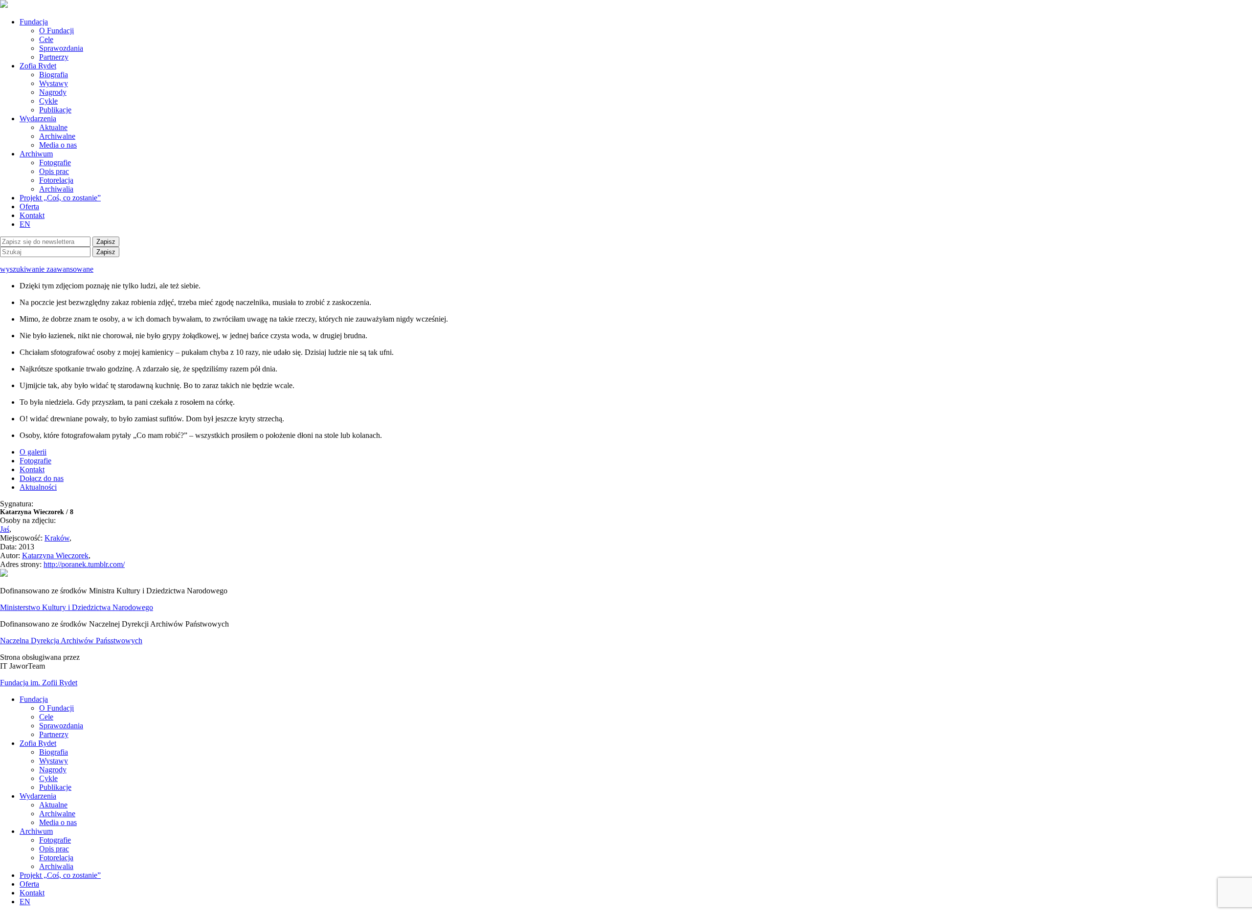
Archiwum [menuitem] (36, 831)
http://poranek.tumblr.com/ (84, 564)
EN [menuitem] (25, 901)
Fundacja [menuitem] (34, 699)
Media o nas (58, 145)
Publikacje (55, 110)
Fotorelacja (56, 180)
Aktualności (38, 487)
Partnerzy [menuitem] (53, 734)
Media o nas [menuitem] (58, 822)
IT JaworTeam (22, 666)
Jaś (4, 529)
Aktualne (53, 127)
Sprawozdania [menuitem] (61, 725)
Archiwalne (57, 136)
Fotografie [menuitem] (55, 840)
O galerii (33, 452)
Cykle (48, 101)
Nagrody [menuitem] (53, 769)
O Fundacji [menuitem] (56, 708)
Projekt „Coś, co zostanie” (60, 198)
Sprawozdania (61, 48)
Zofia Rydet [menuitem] (38, 743)
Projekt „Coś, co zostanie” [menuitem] (60, 875)
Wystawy (53, 83)
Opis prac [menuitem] (54, 849)
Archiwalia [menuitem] (56, 866)
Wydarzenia (38, 118)
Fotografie (55, 162)
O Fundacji (56, 30)
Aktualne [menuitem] (53, 805)
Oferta (29, 206)
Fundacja (34, 22)
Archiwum (36, 154)
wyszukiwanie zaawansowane (46, 269)
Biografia (53, 74)
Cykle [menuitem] (48, 778)
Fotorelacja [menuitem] (56, 857)
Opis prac (54, 171)
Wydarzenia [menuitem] (38, 796)
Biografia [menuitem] (53, 752)
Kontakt (32, 215)
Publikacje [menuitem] (55, 787)
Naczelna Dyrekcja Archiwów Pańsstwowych (71, 640)
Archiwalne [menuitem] (57, 813)
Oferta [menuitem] (29, 884)
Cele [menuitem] (46, 717)
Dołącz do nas (42, 478)
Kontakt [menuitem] (32, 893)
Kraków (57, 538)
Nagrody (53, 92)
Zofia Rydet (38, 66)
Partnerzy (53, 57)
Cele (46, 39)
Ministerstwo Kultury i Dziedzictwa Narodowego (76, 607)
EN (25, 224)
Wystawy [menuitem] (53, 761)
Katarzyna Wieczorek (55, 555)
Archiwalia (56, 189)
